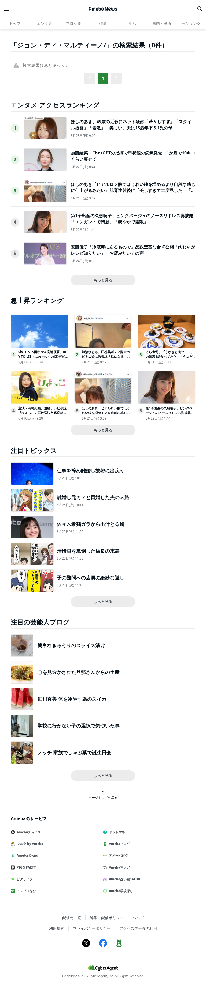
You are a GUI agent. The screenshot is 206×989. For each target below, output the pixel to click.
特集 (103, 23)
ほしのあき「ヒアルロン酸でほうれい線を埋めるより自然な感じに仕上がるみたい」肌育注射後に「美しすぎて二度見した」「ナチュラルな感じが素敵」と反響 (133, 190)
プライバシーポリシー (92, 928)
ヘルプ (138, 917)
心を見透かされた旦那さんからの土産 (79, 672)
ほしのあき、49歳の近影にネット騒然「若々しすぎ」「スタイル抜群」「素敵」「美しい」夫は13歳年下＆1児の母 (131, 124)
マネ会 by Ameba (30, 843)
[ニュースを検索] (199, 9)
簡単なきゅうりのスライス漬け (71, 645)
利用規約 (56, 928)
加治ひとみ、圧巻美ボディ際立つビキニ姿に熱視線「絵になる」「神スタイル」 (106, 356)
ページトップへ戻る (103, 797)
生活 (132, 23)
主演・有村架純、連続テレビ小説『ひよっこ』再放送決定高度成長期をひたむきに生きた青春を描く (42, 413)
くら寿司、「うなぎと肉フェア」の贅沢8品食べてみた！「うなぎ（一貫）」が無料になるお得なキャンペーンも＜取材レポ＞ (170, 359)
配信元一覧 (71, 917)
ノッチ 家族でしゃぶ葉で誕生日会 (74, 752)
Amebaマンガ (119, 867)
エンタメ (44, 23)
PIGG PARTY (26, 867)
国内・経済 (161, 23)
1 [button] (103, 78)
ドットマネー (118, 832)
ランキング (191, 23)
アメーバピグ (118, 855)
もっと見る (103, 279)
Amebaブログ (119, 843)
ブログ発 (73, 23)
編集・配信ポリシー (107, 917)
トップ (14, 23)
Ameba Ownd (27, 855)
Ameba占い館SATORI (125, 879)
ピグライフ (25, 879)
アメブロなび (26, 891)
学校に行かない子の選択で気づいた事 (79, 725)
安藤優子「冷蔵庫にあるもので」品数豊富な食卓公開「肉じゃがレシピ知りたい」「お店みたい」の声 (133, 250)
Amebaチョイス (29, 832)
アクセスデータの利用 (138, 928)
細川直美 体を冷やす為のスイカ (72, 699)
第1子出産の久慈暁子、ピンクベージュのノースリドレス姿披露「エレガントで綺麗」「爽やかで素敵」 (132, 218)
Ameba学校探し (121, 891)
